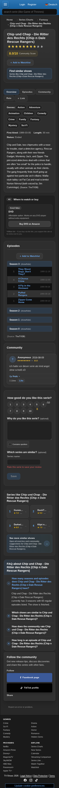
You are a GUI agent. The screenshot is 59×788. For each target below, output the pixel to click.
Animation (14, 113)
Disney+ (6, 753)
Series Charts (26, 20)
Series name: (13, 456)
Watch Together (38, 764)
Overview (11, 92)
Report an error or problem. (20, 707)
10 (30, 411)
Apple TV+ (7, 771)
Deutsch (52, 4)
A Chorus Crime (23, 279)
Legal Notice (26, 776)
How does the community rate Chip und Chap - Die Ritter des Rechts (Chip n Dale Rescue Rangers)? (31, 629)
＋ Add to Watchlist (20, 62)
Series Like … (37, 760)
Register (32, 4)
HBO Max (7, 764)
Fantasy (43, 20)
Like (21, 380)
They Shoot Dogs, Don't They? (24, 271)
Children (28, 113)
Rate (8, 98)
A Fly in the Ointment (24, 286)
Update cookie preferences (29, 785)
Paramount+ (8, 767)
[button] (5, 4)
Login (22, 4)
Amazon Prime (9, 750)
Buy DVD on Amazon (29, 224)
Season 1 (20, 320)
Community (44, 92)
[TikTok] (36, 780)
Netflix (5, 747)
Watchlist (35, 767)
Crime (11, 119)
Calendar (35, 753)
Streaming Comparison (41, 757)
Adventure (34, 107)
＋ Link (21, 98)
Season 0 (20, 329)
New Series (36, 750)
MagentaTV (8, 757)
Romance (35, 733)
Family (22, 119)
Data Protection (40, 776)
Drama (34, 723)
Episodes (27, 92)
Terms (52, 776)
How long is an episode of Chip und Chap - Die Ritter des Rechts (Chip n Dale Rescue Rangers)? (32, 643)
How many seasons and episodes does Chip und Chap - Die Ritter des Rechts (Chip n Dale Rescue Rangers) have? (31, 583)
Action (21, 107)
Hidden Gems (37, 737)
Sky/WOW (7, 760)
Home (10, 20)
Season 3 (20, 264)
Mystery (12, 125)
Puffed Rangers (22, 293)
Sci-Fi (24, 125)
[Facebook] (25, 780)
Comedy (41, 113)
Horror (34, 730)
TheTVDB (33, 187)
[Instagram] (30, 780)
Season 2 (20, 310)
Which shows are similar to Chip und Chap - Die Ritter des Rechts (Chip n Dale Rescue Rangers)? (32, 615)
